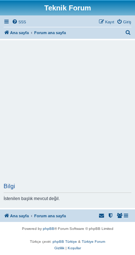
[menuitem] (19, 22)
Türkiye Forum (93, 242)
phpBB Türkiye (65, 242)
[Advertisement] (67, 112)
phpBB (48, 229)
